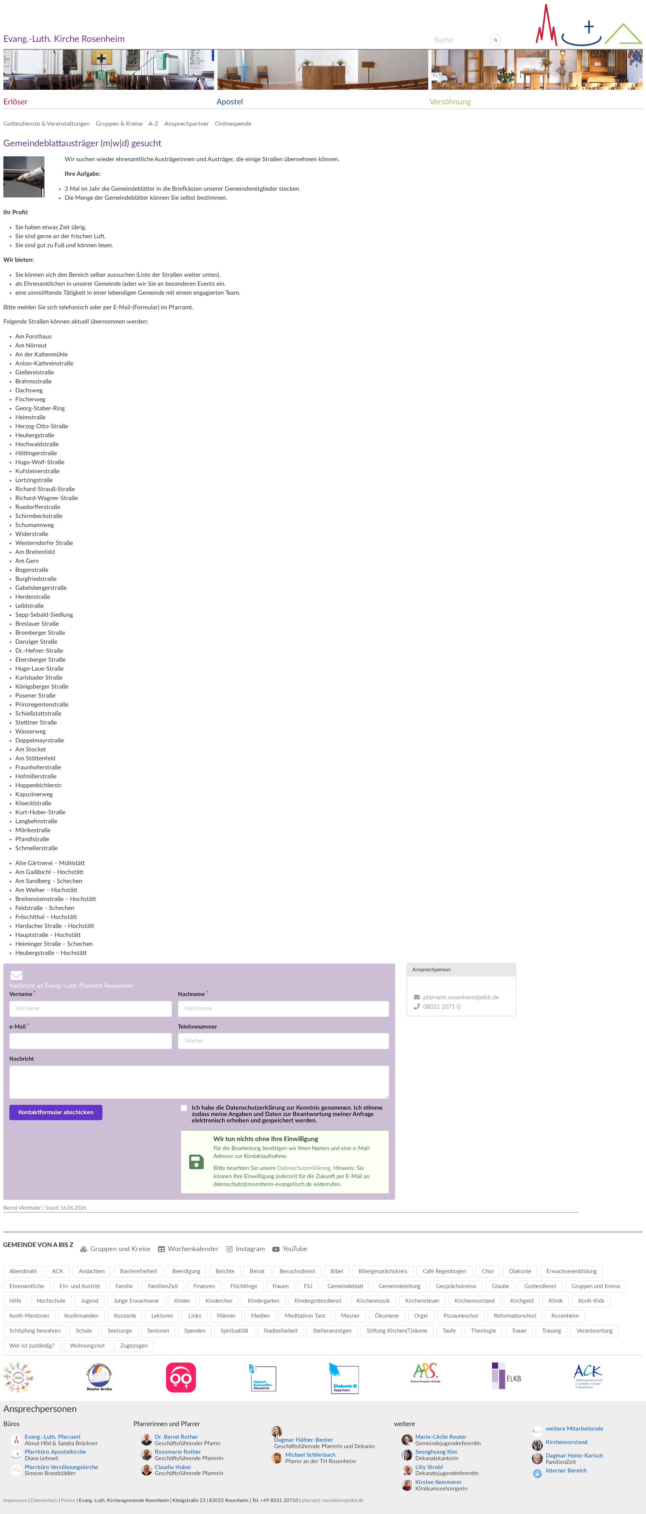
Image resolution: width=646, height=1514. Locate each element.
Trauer (519, 1331)
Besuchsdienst (297, 1271)
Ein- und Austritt (79, 1286)
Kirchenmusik (373, 1301)
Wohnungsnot (87, 1346)
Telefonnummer (197, 1027)
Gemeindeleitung (400, 1286)
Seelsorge (120, 1331)
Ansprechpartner (186, 124)
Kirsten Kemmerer (438, 1482)
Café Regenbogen (444, 1271)
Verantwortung (594, 1331)
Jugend (89, 1301)
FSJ (308, 1286)
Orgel (421, 1316)
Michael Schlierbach (310, 1455)
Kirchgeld (521, 1301)
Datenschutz (44, 1500)
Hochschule (51, 1301)
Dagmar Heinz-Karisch (574, 1456)
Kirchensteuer (422, 1301)
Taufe (449, 1331)
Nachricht (21, 1059)
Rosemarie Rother (178, 1452)
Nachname (191, 994)
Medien (260, 1316)
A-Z (153, 124)
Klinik (556, 1301)
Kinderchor (219, 1301)
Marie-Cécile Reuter (441, 1437)
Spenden (194, 1331)
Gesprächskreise (456, 1286)
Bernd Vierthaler (22, 1208)
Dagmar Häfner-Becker (303, 1440)
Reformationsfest (515, 1316)
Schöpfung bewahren (35, 1331)
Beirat (257, 1271)
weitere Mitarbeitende (574, 1429)
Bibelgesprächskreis (383, 1271)
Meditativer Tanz (305, 1316)
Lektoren (162, 1316)
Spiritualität (234, 1331)
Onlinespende (233, 124)
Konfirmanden (81, 1316)
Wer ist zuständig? (32, 1346)
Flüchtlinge (243, 1286)
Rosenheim (565, 1316)
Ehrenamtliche (26, 1286)
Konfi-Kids (591, 1301)
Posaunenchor (461, 1316)
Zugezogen (134, 1346)
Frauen (281, 1286)
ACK (57, 1271)
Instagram (250, 1249)
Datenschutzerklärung (303, 1168)
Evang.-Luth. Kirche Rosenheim (64, 39)
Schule (84, 1331)
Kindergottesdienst (318, 1301)
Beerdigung (186, 1271)
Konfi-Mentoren (29, 1316)
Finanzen (204, 1286)
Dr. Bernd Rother (176, 1437)
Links (195, 1316)
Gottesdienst (540, 1286)
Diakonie (520, 1271)
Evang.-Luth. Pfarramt (53, 1437)
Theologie (483, 1331)
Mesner (350, 1316)
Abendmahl (23, 1271)
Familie (124, 1286)
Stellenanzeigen (332, 1331)
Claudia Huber (173, 1467)
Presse (68, 1500)
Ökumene (387, 1316)
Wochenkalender (193, 1249)
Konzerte (125, 1316)
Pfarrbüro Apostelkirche (55, 1452)
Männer (226, 1316)
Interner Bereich (566, 1471)
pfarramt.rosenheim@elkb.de (461, 997)
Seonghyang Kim (436, 1452)
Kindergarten (263, 1301)
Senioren (158, 1331)
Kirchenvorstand (475, 1301)
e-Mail (17, 1027)
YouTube (295, 1249)
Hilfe (15, 1301)
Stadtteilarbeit (281, 1331)
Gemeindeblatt (345, 1286)
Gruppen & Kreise (119, 124)
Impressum (15, 1500)
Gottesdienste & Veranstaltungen (46, 124)
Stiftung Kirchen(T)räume (397, 1331)
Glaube (500, 1286)
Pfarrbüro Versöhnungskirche (61, 1467)
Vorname (20, 994)
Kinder (182, 1301)
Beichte (225, 1271)
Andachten (92, 1271)
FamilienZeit (163, 1286)
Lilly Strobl (429, 1467)
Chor (488, 1271)
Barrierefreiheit (138, 1271)
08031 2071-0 (442, 1007)
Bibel (336, 1271)
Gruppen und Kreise (120, 1249)
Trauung (551, 1331)
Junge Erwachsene (136, 1301)
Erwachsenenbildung (572, 1271)
